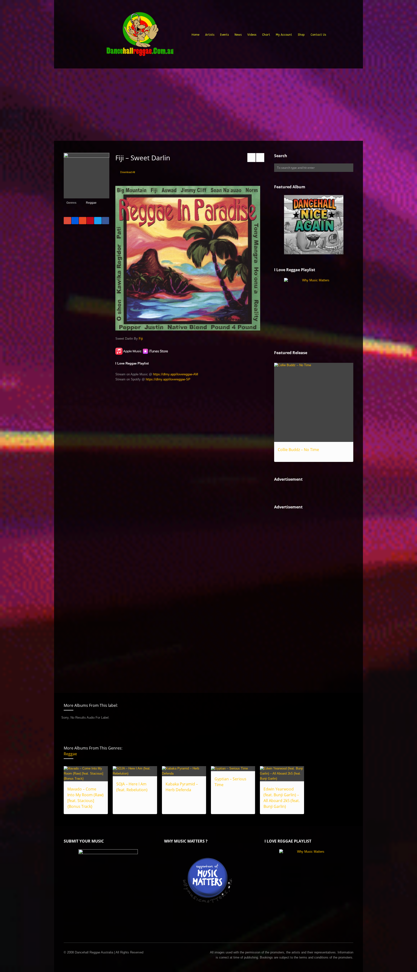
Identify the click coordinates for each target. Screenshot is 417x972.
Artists (209, 34)
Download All (127, 172)
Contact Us (318, 34)
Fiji (141, 338)
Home (195, 34)
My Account (284, 34)
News (238, 34)
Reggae (91, 202)
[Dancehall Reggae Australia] (140, 36)
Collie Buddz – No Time (298, 449)
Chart (266, 34)
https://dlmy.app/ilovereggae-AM (175, 374)
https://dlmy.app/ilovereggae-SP (168, 379)
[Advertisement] (208, 104)
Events (224, 34)
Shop (301, 34)
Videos (251, 34)
